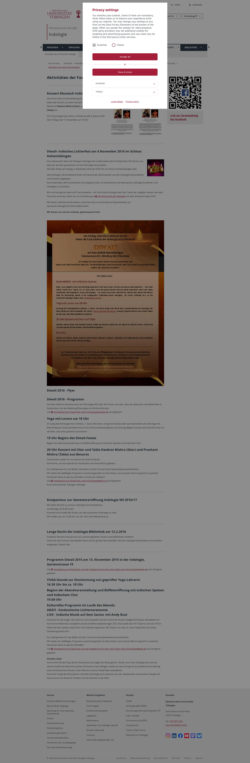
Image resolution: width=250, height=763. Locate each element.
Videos (120, 45)
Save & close (125, 72)
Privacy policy (132, 101)
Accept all (125, 57)
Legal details (117, 101)
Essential (102, 45)
